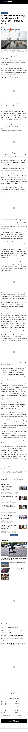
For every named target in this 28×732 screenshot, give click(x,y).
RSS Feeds (17, 706)
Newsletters (17, 704)
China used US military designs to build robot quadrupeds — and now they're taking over (13, 559)
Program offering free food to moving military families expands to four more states (9, 517)
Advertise (3, 712)
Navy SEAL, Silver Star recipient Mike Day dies (12, 635)
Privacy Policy (4, 703)
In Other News (5, 484)
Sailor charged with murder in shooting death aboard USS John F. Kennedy (13, 631)
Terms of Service (4, 704)
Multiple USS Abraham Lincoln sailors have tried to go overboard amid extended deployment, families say (13, 644)
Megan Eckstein (6, 25)
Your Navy (5, 12)
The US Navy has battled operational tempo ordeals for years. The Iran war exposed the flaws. (14, 626)
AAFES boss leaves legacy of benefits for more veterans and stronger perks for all (8, 488)
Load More (14, 535)
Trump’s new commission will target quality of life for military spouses (9, 497)
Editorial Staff (4, 717)
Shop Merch (17, 708)
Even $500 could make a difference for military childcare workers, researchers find (9, 527)
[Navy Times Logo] (8, 2)
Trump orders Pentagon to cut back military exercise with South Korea (16, 575)
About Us (16, 712)
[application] (14, 549)
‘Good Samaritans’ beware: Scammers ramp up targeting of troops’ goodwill (8, 507)
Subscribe (17, 703)
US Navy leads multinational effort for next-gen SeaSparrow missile (12, 639)
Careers (16, 713)
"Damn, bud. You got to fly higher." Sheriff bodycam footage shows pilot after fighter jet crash (18, 569)
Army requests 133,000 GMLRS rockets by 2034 (17, 562)
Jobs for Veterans (18, 715)
